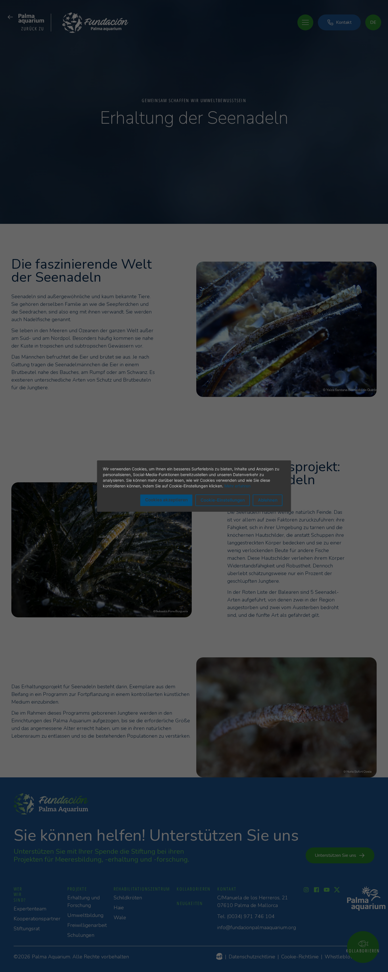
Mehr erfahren (237, 485)
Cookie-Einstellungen (223, 500)
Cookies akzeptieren (166, 499)
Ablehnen (268, 500)
